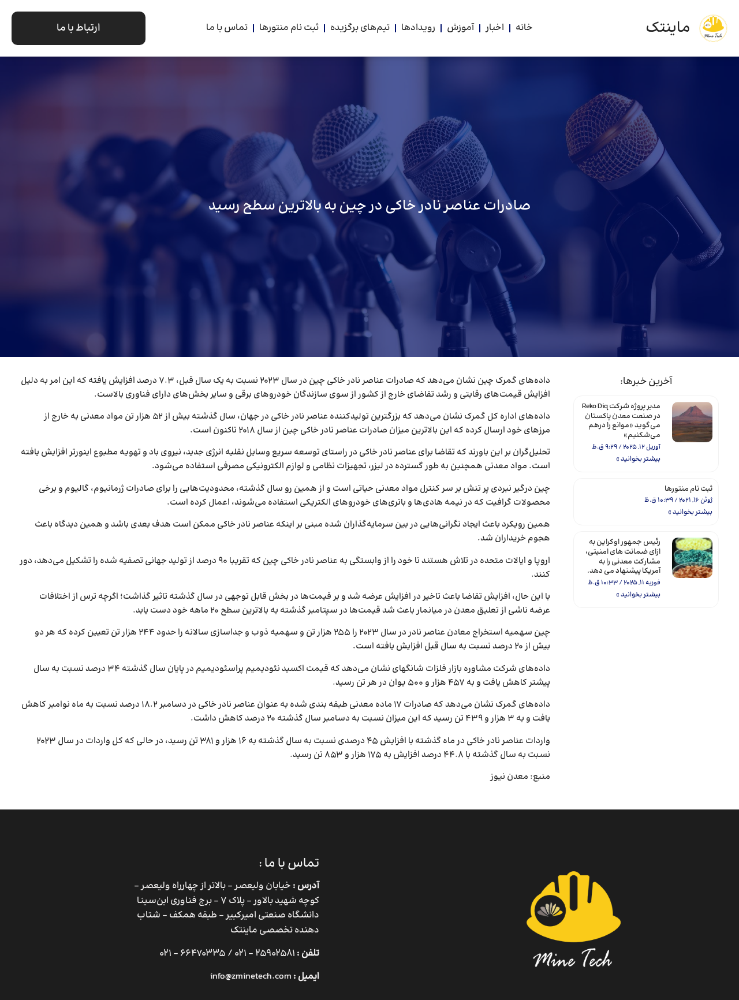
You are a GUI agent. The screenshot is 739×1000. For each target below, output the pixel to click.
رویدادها (418, 28)
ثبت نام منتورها (289, 28)
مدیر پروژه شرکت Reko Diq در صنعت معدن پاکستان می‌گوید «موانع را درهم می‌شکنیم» (621, 421)
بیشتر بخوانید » (638, 459)
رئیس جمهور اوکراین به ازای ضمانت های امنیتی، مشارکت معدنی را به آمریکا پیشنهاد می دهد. (622, 556)
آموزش (460, 28)
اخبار (495, 28)
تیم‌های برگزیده (360, 28)
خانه (524, 28)
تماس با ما (227, 28)
